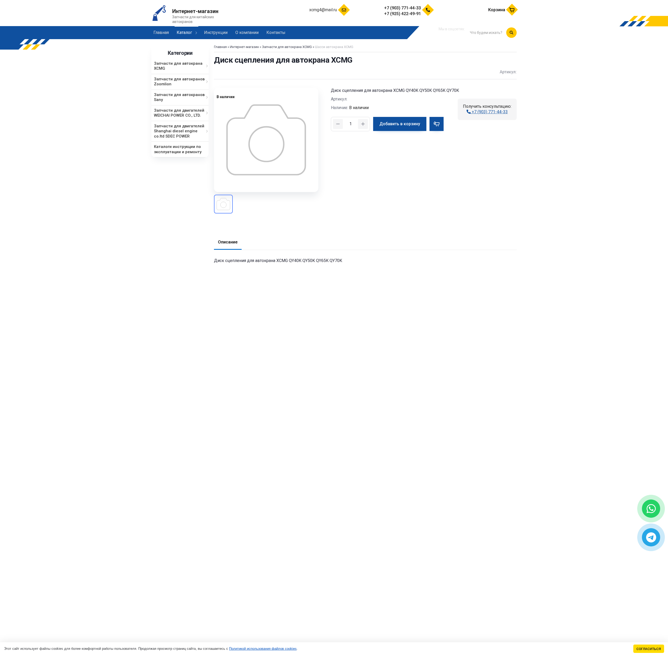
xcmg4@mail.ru (323, 9)
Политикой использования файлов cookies (263, 649)
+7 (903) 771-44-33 (489, 111)
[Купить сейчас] (437, 124)
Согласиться (648, 649)
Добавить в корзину (399, 123)
